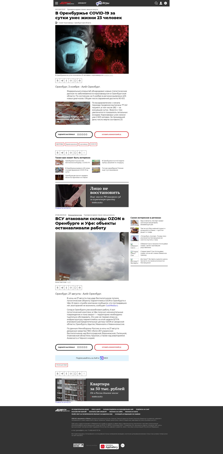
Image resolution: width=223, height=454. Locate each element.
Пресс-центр (96, 409)
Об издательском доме (80, 409)
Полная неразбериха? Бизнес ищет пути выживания (113, 169)
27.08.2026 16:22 (60, 215)
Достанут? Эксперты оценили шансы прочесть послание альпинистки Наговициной (154, 261)
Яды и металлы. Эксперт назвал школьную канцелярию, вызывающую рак (152, 222)
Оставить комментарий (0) (111, 134)
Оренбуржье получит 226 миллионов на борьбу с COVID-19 (77, 161)
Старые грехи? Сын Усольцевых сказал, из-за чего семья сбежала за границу (154, 253)
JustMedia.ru (112, 305)
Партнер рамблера (91, 445)
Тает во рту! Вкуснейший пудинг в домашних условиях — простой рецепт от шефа (153, 230)
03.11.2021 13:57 (60, 9)
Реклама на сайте (116, 411)
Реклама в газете (131, 411)
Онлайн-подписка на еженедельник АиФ (118, 409)
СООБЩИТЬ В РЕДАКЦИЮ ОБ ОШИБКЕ (127, 414)
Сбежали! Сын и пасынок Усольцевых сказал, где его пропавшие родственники (154, 245)
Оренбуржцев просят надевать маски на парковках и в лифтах (76, 176)
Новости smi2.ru (63, 208)
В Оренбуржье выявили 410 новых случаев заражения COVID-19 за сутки (77, 170)
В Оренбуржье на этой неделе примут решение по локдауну (113, 161)
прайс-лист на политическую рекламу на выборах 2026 (92, 414)
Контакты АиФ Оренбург (98, 411)
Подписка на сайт (142, 409)
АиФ (69, 282)
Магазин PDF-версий (79, 411)
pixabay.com (108, 75)
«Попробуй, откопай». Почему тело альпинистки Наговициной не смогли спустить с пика (153, 238)
